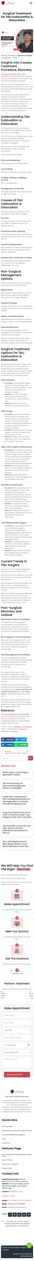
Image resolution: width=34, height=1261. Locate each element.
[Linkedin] (24, 1215)
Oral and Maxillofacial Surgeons (13, 1135)
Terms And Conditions (10, 1164)
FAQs (4, 1139)
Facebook (4, 731)
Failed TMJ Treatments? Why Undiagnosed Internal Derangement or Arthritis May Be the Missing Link (16, 800)
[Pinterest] (19, 1215)
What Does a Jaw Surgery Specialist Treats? (15, 773)
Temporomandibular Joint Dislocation (15, 714)
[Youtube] (15, 1215)
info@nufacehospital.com (16, 1207)
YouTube (14, 731)
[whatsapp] (29, 1245)
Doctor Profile (7, 1160)
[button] (31, 3)
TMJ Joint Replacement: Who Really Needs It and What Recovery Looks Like (15, 843)
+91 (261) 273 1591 (16, 1191)
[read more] (8, 3)
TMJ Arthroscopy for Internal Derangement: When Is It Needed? (14, 785)
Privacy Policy (7, 1168)
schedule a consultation (23, 727)
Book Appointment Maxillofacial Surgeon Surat (17, 1155)
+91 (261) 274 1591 (8, 1196)
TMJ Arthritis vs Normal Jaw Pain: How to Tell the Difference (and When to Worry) (16, 829)
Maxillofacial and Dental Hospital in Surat (17, 1131)
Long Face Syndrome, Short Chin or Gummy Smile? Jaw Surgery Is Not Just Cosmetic (16, 814)
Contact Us (6, 1143)
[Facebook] (29, 1215)
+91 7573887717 (26, 1200)
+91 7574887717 (14, 1200)
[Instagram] (10, 1215)
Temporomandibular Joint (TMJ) (13, 74)
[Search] (30, 758)
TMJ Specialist (7, 1126)
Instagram (23, 729)
